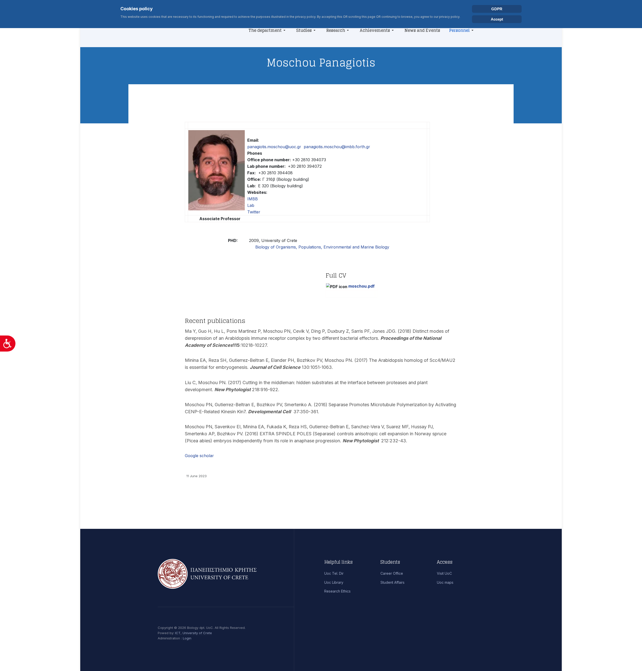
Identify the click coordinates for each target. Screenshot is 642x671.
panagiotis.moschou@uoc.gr (274, 146)
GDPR (496, 9)
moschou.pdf (361, 286)
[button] (268, 30)
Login (187, 638)
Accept (497, 19)
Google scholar (199, 455)
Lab (250, 205)
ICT (178, 633)
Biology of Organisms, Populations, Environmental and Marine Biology (322, 246)
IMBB (252, 198)
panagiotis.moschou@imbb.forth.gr (337, 146)
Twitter (253, 211)
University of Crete (197, 633)
